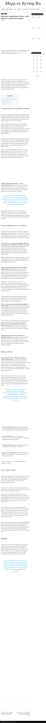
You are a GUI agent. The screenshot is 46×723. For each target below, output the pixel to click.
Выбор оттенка (5, 101)
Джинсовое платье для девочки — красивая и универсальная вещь (23, 714)
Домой (2, 12)
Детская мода (25, 9)
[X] (5, 23)
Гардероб (3, 9)
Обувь (15, 9)
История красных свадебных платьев (9, 98)
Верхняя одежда (9, 9)
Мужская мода (32, 9)
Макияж (3, 104)
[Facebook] (2, 23)
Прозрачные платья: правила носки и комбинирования (7, 713)
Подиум (37, 9)
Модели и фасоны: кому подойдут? (9, 99)
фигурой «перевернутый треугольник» (15, 281)
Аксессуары (19, 9)
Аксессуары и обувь (6, 102)
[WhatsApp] (10, 23)
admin (3, 20)
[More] (13, 23)
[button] (43, 9)
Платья (10, 12)
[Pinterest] (7, 23)
